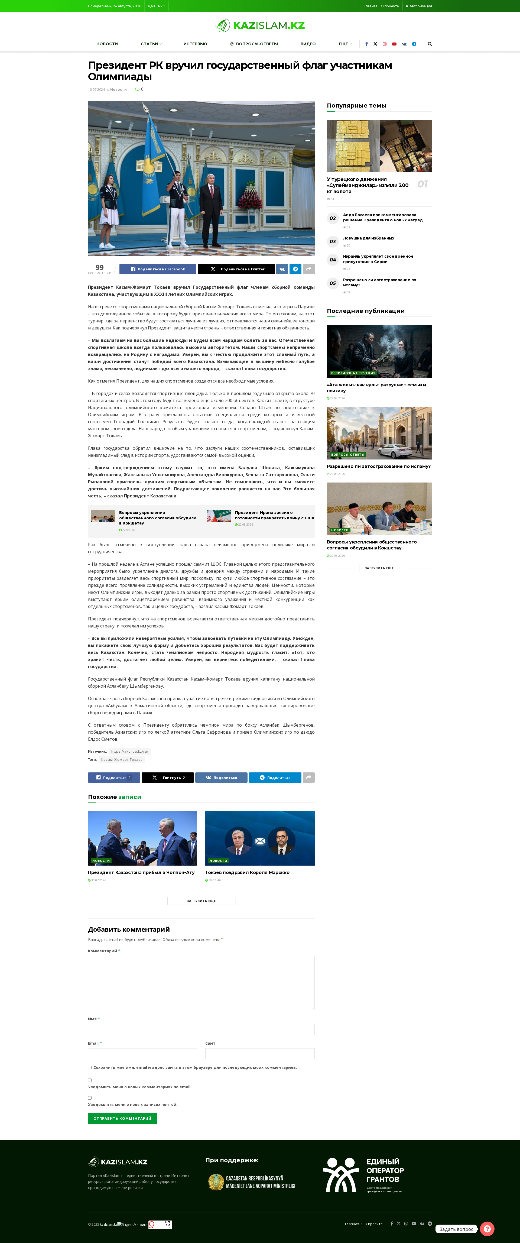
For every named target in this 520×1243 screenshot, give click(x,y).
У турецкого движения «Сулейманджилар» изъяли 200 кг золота (368, 185)
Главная (371, 6)
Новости (107, 43)
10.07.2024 (96, 89)
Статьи (149, 43)
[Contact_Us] (487, 1229)
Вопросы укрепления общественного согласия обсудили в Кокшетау (157, 518)
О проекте (390, 6)
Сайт (210, 1043)
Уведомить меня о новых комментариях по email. (139, 1086)
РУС (161, 6)
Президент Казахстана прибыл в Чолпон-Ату (141, 872)
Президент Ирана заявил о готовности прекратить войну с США (274, 515)
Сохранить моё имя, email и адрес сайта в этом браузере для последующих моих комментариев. (195, 1067)
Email (95, 1043)
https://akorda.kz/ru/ (129, 751)
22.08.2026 (129, 530)
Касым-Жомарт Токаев (121, 759)
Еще (343, 43)
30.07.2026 (215, 880)
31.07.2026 (98, 880)
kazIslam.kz (108, 1224)
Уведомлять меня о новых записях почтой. (132, 1104)
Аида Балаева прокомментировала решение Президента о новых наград (383, 217)
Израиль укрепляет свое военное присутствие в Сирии (378, 259)
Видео (308, 43)
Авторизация (420, 6)
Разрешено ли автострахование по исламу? (379, 466)
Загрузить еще (201, 901)
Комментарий (104, 950)
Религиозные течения (353, 373)
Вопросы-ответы (257, 43)
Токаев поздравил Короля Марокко (247, 872)
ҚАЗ (151, 6)
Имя (94, 1018)
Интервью (195, 43)
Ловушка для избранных (368, 238)
